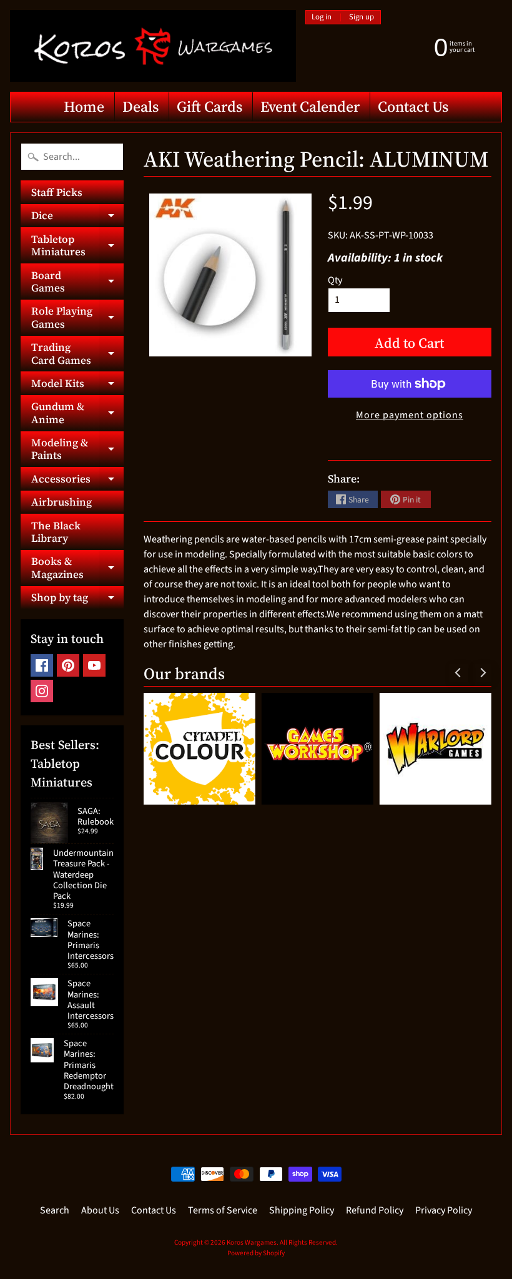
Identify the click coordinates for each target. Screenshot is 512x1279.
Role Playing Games (77, 317)
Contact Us (413, 106)
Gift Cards (209, 106)
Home (84, 106)
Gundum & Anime (77, 413)
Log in (322, 17)
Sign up (361, 17)
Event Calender (310, 106)
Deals (140, 106)
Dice (77, 217)
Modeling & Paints (77, 449)
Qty (335, 280)
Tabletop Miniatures (77, 246)
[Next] (482, 673)
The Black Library (56, 532)
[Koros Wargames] (153, 46)
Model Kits (77, 385)
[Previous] (458, 673)
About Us (100, 1210)
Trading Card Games (77, 354)
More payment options (409, 415)
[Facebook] (42, 665)
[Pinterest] (68, 665)
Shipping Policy (301, 1210)
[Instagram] (42, 691)
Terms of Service (222, 1210)
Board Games (77, 282)
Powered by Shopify (256, 1253)
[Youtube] (94, 665)
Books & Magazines (77, 568)
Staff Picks (56, 192)
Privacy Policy (443, 1210)
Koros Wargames (252, 1242)
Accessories (77, 480)
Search (54, 1210)
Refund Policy (374, 1210)
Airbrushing (61, 501)
